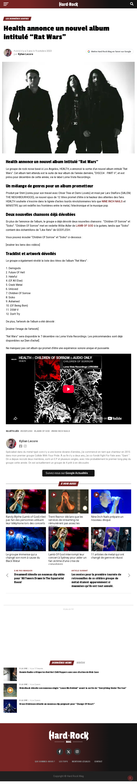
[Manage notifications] (130, 778)
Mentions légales (81, 761)
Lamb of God (42, 431)
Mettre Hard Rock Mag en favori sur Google (111, 51)
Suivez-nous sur (67, 473)
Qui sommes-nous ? (45, 761)
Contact (98, 761)
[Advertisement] (68, 634)
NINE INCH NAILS (112, 201)
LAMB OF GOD (84, 225)
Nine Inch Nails (61, 431)
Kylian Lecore (25, 54)
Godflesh (27, 431)
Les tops (63, 761)
